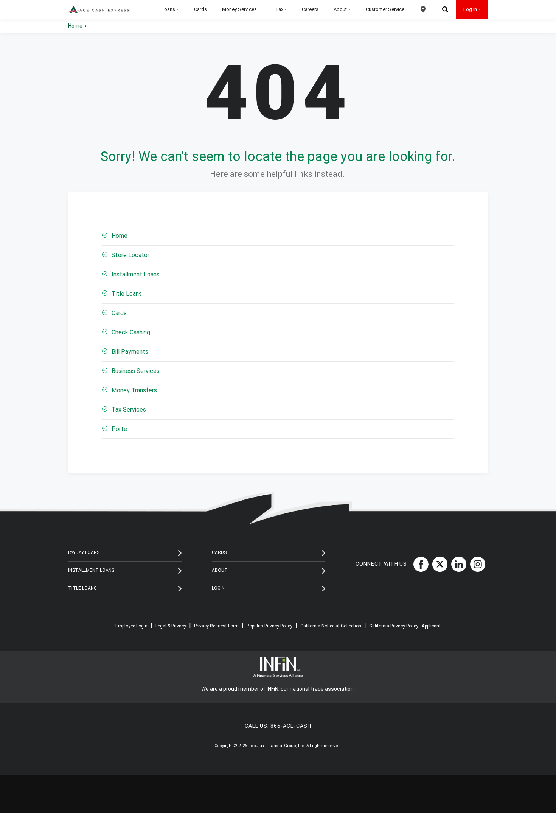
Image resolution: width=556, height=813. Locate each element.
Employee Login (131, 626)
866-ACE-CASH (290, 726)
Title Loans (127, 293)
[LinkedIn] (456, 564)
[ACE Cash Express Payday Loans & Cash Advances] (99, 10)
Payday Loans (83, 552)
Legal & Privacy (170, 626)
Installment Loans (136, 274)
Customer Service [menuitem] (385, 9)
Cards (119, 313)
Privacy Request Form (216, 626)
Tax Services (129, 409)
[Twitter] (438, 564)
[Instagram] (475, 564)
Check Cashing (131, 332)
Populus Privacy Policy (269, 626)
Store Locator (130, 255)
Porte (119, 428)
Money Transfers (134, 390)
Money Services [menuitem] (239, 9)
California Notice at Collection (330, 626)
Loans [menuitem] (168, 9)
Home (75, 26)
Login (218, 588)
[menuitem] (423, 9)
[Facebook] (419, 564)
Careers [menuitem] (310, 9)
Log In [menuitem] (470, 9)
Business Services (136, 371)
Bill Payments (130, 351)
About (220, 570)
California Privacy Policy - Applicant (405, 626)
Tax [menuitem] (279, 9)
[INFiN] (278, 667)
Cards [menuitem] (200, 9)
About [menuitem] (340, 9)
